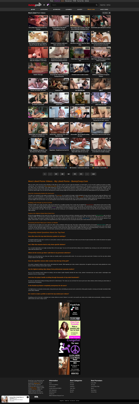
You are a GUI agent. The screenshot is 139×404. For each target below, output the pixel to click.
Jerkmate (87, 1)
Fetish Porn (102, 5)
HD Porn (72, 382)
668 (62, 174)
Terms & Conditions (53, 384)
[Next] (87, 174)
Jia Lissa (93, 384)
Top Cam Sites (80, 1)
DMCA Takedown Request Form (56, 395)
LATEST (80, 9)
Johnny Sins (94, 392)
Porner (51, 1)
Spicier (62, 1)
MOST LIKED (92, 9)
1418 (93, 174)
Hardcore (72, 386)
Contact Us (51, 393)
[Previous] (50, 174)
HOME (33, 9)
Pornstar (72, 384)
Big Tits (71, 392)
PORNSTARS (57, 9)
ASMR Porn (67, 400)
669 (69, 174)
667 (56, 174)
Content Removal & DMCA (55, 388)
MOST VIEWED (104, 9)
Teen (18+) (72, 388)
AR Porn (77, 400)
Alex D (92, 388)
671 (81, 174)
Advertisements (52, 392)
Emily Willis (93, 382)
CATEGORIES (45, 9)
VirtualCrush (57, 1)
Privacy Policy (52, 386)
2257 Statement (52, 390)
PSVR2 (74, 1)
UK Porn (108, 5)
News (50, 382)
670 (75, 174)
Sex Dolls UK (72, 400)
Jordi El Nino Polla (95, 386)
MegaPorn (62, 400)
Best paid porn (68, 1)
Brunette (72, 390)
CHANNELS (69, 9)
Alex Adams (93, 390)
